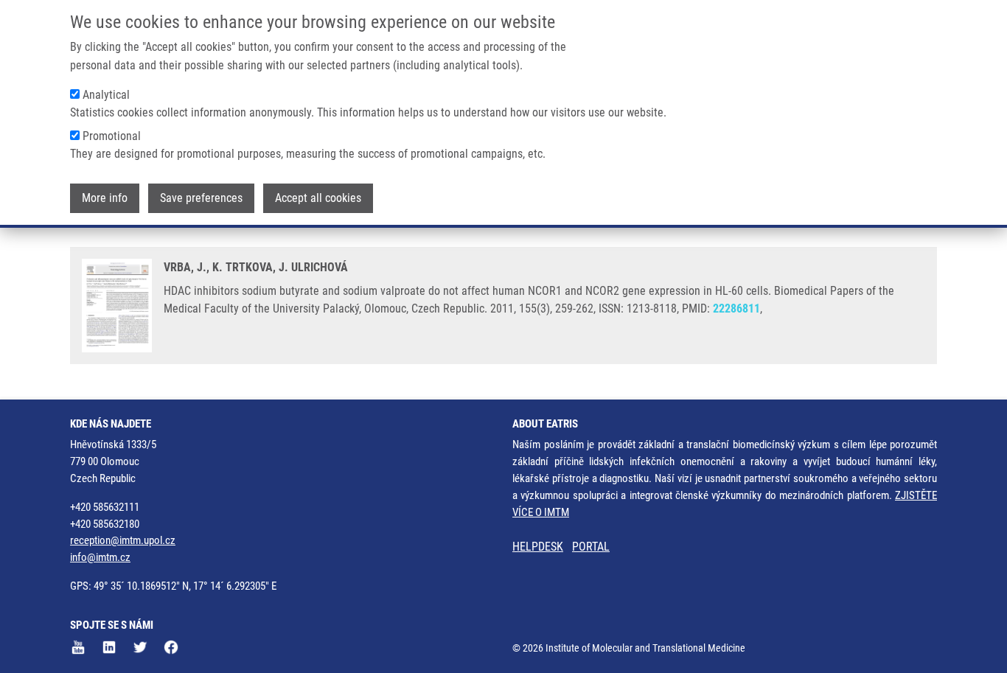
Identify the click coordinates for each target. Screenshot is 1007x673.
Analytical (106, 95)
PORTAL (591, 547)
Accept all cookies (318, 198)
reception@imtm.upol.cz (122, 540)
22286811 (736, 308)
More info (105, 198)
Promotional (112, 136)
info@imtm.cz (100, 557)
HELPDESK (537, 547)
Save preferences (201, 198)
